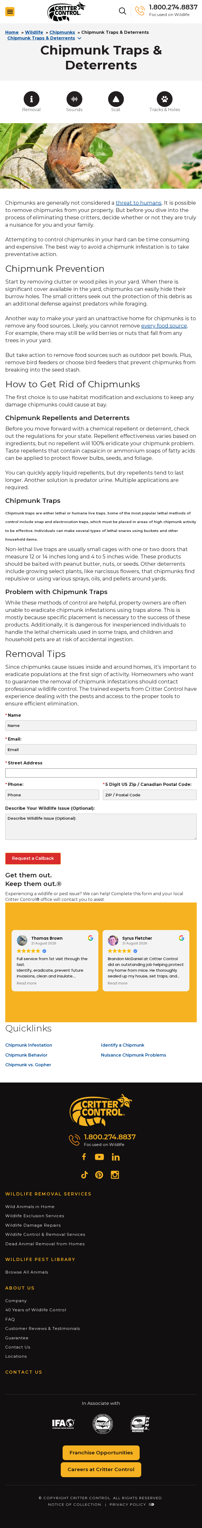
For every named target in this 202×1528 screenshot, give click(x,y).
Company (16, 1300)
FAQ (10, 1319)
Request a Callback (33, 858)
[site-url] (101, 1110)
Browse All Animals (26, 1272)
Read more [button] (27, 983)
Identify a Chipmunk (122, 1045)
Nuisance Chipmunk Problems (133, 1055)
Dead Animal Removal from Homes (45, 1243)
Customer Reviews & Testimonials (42, 1328)
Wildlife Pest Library (40, 1259)
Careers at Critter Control (101, 1469)
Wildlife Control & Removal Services (45, 1234)
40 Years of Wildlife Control (35, 1309)
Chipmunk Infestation (28, 1045)
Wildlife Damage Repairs (33, 1225)
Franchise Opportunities (101, 1453)
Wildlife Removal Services (48, 1194)
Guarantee (17, 1337)
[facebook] (84, 1157)
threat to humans (138, 203)
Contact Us (17, 1347)
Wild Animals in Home (30, 1206)
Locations (16, 1356)
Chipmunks (62, 32)
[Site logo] (66, 11)
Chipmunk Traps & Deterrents (41, 38)
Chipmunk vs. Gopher (28, 1064)
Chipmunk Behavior (26, 1055)
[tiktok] (84, 1175)
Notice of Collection (74, 1504)
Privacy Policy (128, 1504)
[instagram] (114, 1175)
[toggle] (10, 11)
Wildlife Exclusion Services (34, 1215)
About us (20, 1288)
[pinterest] (99, 1176)
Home (12, 32)
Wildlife (34, 32)
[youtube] (99, 1157)
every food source (164, 326)
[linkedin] (115, 1157)
